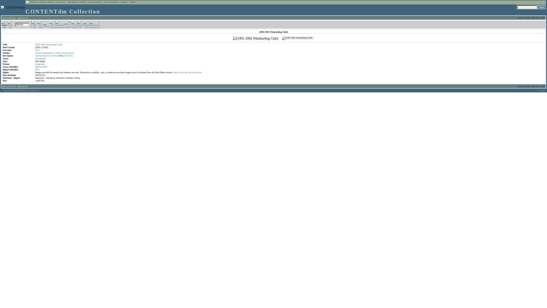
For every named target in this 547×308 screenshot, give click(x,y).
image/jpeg (40, 64)
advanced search (77, 2)
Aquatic (64, 53)
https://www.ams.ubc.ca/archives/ (187, 72)
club (48, 56)
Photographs (40, 58)
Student (38, 53)
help (133, 2)
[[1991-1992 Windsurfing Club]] (255, 38)
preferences (95, 2)
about (125, 2)
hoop (71, 56)
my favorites (111, 2)
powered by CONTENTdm (16, 90)
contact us (34, 90)
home (51, 2)
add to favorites (9, 18)
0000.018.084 (41, 67)
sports (71, 53)
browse (61, 2)
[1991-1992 (40, 44)
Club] (59, 44)
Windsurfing (51, 44)
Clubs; (58, 53)
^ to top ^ (541, 90)
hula (66, 56)
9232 (37, 69)
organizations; (48, 53)
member (54, 56)
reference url (23, 18)
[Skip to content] (36, 2)
